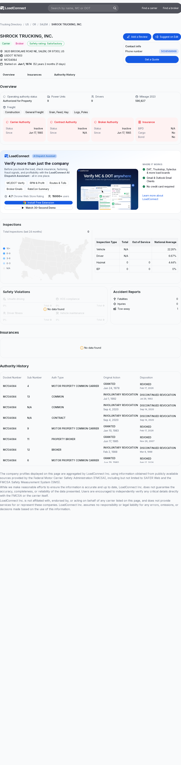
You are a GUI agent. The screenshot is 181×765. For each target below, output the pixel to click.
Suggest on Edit (169, 36)
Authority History (64, 74)
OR (34, 24)
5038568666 (169, 51)
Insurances (34, 74)
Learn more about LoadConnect (152, 197)
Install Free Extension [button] (41, 202)
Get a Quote (152, 59)
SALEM (44, 24)
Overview (9, 74)
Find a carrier (149, 8)
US (27, 24)
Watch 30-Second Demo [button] (41, 207)
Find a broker (171, 8)
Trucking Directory (11, 24)
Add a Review (139, 36)
